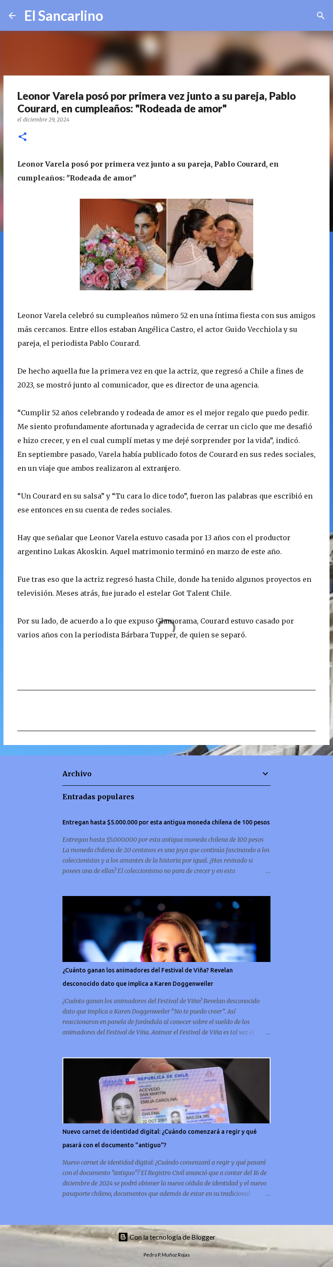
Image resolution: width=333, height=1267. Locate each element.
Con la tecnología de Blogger (171, 1237)
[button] (22, 137)
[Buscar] (115, 15)
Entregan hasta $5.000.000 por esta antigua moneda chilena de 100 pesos (166, 822)
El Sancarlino (63, 15)
